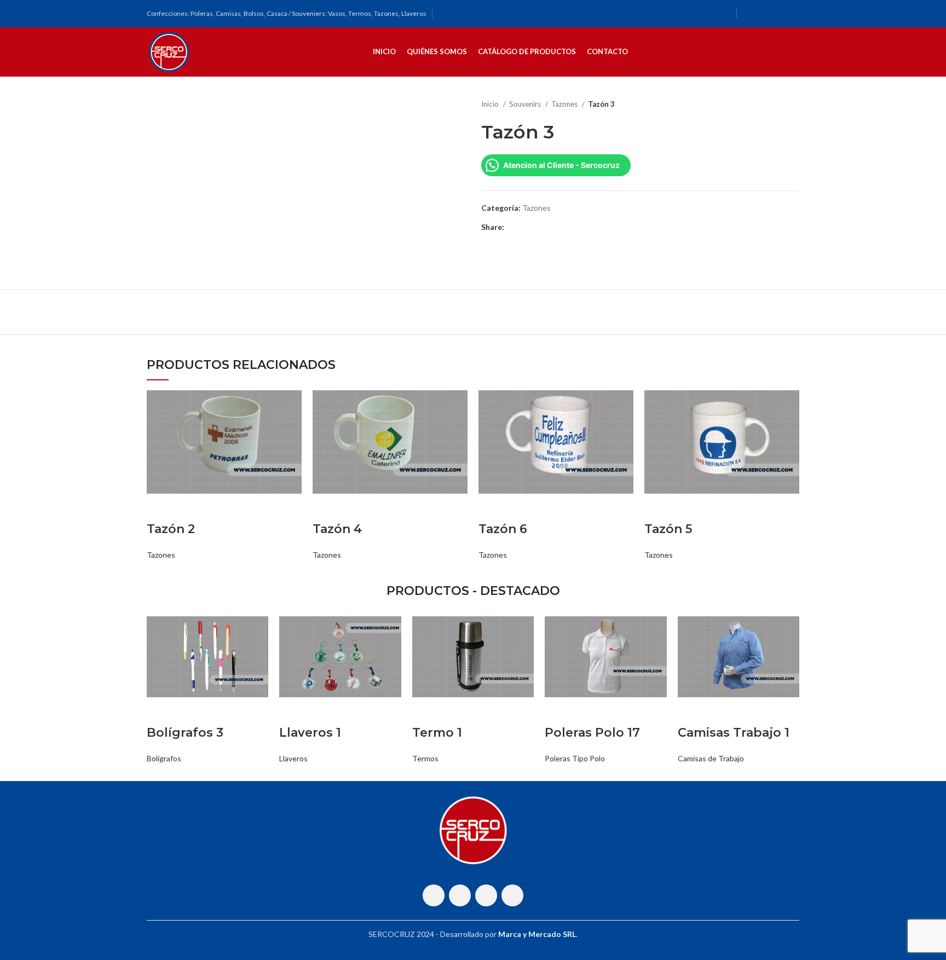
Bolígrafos (164, 758)
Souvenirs (526, 104)
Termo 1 (437, 732)
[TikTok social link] (792, 13)
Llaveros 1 (310, 732)
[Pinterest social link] (538, 227)
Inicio (490, 104)
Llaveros (293, 758)
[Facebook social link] (749, 13)
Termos (425, 758)
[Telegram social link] (563, 227)
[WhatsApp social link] (778, 13)
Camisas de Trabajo (711, 758)
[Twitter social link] (526, 227)
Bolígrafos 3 (185, 732)
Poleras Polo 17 (592, 732)
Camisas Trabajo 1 (733, 732)
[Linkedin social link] (551, 227)
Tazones (565, 104)
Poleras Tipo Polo (575, 758)
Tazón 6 (502, 529)
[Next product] (793, 104)
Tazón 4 (337, 529)
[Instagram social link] (764, 13)
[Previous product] (771, 104)
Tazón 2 (171, 529)
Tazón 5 (668, 529)
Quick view (160, 507)
